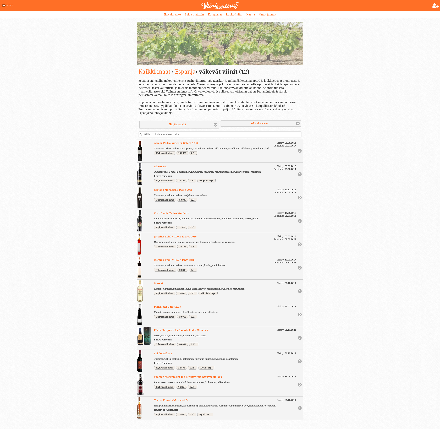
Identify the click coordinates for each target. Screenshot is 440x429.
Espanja (185, 71)
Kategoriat (215, 14)
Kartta (250, 14)
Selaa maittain (194, 14)
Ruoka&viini (234, 14)
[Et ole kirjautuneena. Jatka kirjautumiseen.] (435, 6)
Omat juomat (267, 14)
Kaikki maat (154, 71)
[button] (8, 5)
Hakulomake (172, 14)
